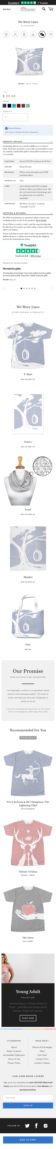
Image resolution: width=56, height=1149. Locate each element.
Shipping (14, 213)
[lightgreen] (28, 105)
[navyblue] (4, 105)
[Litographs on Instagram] (45, 1126)
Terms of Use (14, 1059)
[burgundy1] (18, 105)
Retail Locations (14, 1051)
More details (41, 220)
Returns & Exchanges (42, 1047)
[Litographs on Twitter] (27, 1126)
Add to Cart (28, 1140)
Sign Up (28, 1105)
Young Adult (28, 738)
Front (21, 84)
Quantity (7, 111)
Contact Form (42, 1059)
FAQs (42, 1051)
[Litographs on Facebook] (36, 1126)
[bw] (9, 105)
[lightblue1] (14, 105)
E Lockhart (28, 26)
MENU (7, 9)
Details (12, 142)
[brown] (23, 105)
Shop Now (28, 1018)
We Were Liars (28, 22)
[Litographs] (28, 9)
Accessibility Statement (14, 1055)
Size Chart (42, 1055)
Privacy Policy (14, 1063)
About (14, 1047)
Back (28, 84)
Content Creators (42, 1063)
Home (35, 84)
